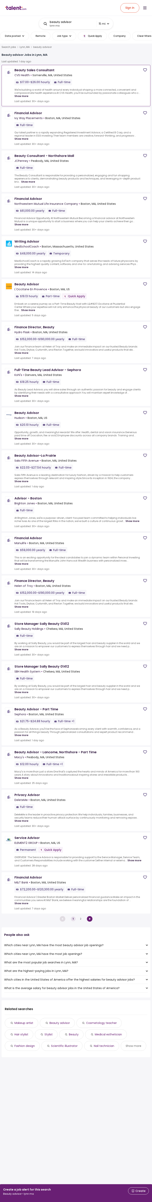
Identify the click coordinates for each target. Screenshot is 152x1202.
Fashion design (24, 1046)
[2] (89, 919)
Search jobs (9, 47)
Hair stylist (21, 1034)
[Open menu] (144, 8)
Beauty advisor (59, 1023)
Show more (21, 96)
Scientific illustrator (64, 1046)
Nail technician (104, 1046)
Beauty (74, 1034)
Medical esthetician (108, 1034)
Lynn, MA (25, 47)
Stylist (49, 1034)
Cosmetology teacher (101, 1023)
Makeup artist (23, 1023)
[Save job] (145, 70)
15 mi (102, 24)
